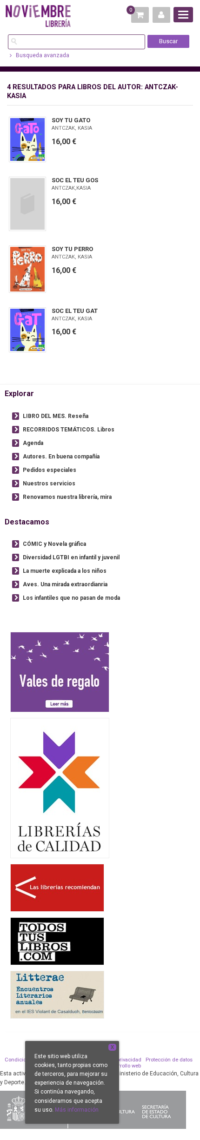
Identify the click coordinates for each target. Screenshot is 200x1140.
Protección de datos (169, 1060)
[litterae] (57, 994)
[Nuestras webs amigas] (57, 887)
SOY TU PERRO (72, 248)
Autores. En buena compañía (61, 456)
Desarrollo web (123, 1066)
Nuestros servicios (49, 483)
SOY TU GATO (71, 120)
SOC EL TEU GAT (75, 310)
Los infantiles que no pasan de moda (71, 598)
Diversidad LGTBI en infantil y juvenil (71, 557)
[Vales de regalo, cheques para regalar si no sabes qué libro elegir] (59, 672)
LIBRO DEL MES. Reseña (55, 416)
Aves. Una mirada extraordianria (65, 584)
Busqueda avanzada (41, 55)
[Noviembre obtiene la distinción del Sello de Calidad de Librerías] (59, 788)
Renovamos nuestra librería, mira (67, 497)
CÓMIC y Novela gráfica (54, 544)
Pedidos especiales (49, 470)
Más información (77, 1110)
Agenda (33, 443)
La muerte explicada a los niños (65, 571)
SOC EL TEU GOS (75, 180)
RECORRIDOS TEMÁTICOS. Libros (68, 429)
